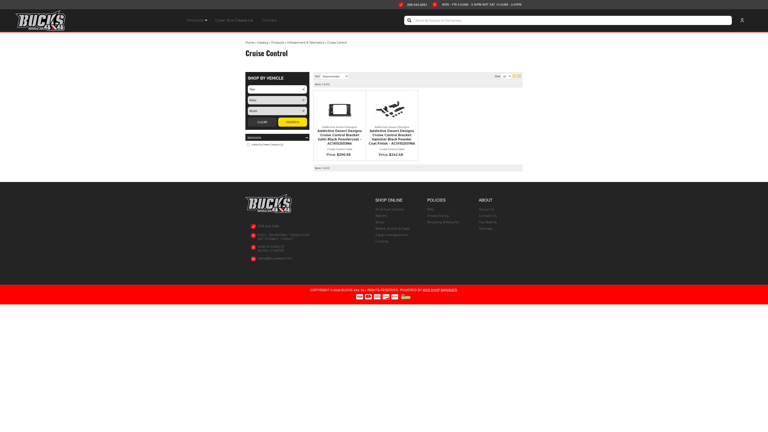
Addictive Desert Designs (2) (267, 144)
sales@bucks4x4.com (275, 258)
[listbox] (277, 89)
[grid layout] (514, 76)
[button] (197, 20)
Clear (262, 122)
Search (292, 122)
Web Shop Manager (440, 290)
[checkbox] (248, 144)
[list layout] (519, 76)
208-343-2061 (268, 226)
